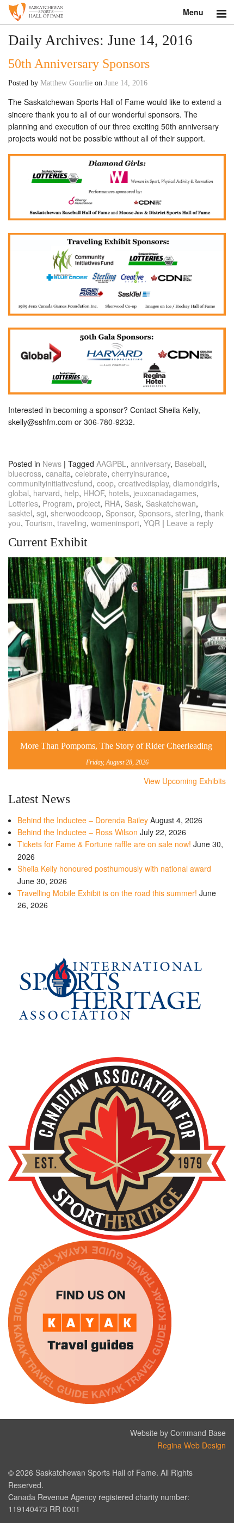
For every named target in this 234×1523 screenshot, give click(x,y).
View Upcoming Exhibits (185, 781)
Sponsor (120, 513)
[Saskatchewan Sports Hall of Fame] (117, 12)
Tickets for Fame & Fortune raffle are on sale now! (104, 843)
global (18, 493)
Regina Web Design (191, 1445)
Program (57, 503)
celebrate (91, 473)
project (88, 503)
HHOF (93, 493)
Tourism (39, 522)
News (51, 463)
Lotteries (23, 503)
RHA (112, 503)
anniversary (150, 463)
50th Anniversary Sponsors (79, 64)
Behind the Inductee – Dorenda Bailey (82, 820)
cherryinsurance (139, 473)
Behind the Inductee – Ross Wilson (77, 832)
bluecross (24, 473)
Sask (133, 503)
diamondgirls (195, 483)
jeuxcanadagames (164, 493)
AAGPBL (111, 463)
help (71, 493)
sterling (187, 513)
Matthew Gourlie (66, 83)
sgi (41, 513)
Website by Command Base (178, 1432)
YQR (152, 522)
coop (105, 483)
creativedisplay (143, 483)
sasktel (20, 513)
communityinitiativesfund (50, 483)
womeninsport (115, 522)
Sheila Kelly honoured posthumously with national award (114, 868)
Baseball (189, 463)
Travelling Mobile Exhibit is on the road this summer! (107, 892)
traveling (72, 522)
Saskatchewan (171, 503)
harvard (46, 493)
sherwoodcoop (76, 513)
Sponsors (154, 513)
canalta (58, 473)
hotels (118, 493)
